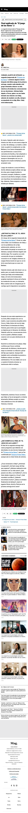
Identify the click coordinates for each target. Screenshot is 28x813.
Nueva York (16, 13)
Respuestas (9, 793)
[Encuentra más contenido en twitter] (6, 39)
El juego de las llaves (9, 519)
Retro (19, 801)
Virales (9, 805)
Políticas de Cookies (14, 773)
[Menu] (2, 9)
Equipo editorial (14, 746)
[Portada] (14, 745)
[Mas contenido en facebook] (11, 785)
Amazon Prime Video (21, 519)
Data (19, 797)
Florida (2, 13)
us (8, 797)
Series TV (6, 522)
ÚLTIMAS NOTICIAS (7, 687)
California (7, 13)
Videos (19, 793)
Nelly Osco (6, 67)
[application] (14, 50)
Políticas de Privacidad (14, 771)
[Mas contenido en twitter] (14, 785)
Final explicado (14, 522)
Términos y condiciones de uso (14, 768)
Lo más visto (6, 527)
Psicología (21, 13)
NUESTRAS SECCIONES (14, 790)
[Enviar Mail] (2, 67)
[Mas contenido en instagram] (16, 785)
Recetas (19, 805)
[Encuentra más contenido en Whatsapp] (9, 39)
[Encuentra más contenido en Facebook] (2, 39)
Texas (11, 13)
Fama (9, 801)
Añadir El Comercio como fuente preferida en (14, 19)
